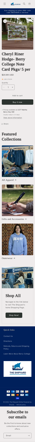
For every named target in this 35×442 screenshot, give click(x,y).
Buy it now (17, 102)
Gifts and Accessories (13, 219)
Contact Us (8, 336)
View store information (12, 118)
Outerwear (7, 258)
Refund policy (21, 404)
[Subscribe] (28, 435)
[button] (4, 3)
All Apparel (8, 180)
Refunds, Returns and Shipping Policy (16, 347)
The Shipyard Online (16, 402)
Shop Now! (14, 315)
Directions (8, 341)
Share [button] (6, 124)
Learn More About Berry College (17, 354)
